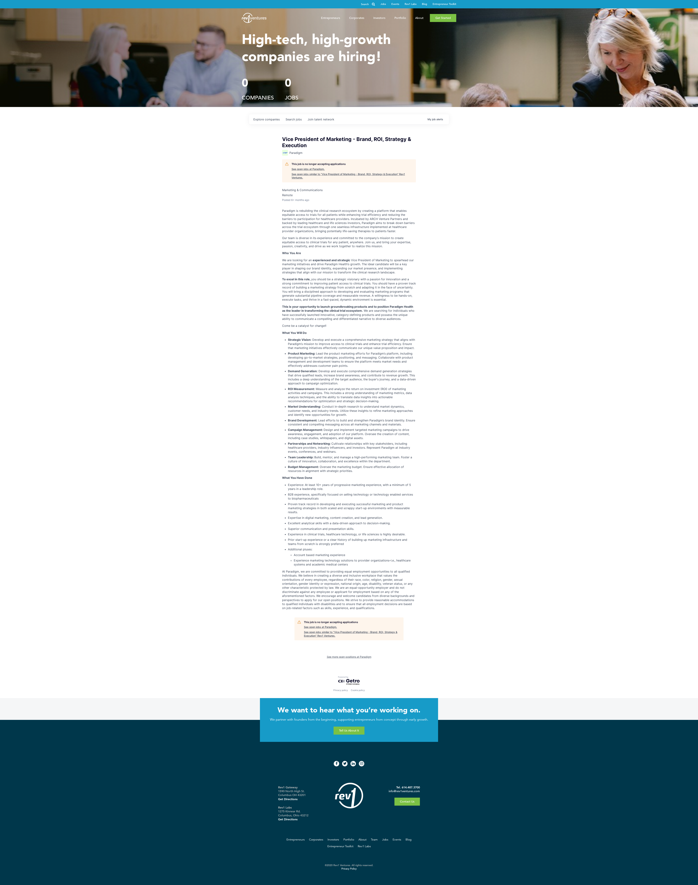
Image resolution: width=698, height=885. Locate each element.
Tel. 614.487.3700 (408, 787)
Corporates (356, 18)
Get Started (443, 18)
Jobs (383, 4)
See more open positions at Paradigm (349, 656)
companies (266, 119)
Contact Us (407, 801)
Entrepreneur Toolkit (444, 4)
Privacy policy (340, 690)
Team (374, 839)
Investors (379, 18)
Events (395, 4)
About (419, 18)
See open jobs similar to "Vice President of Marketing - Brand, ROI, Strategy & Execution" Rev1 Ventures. (348, 176)
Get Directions (288, 799)
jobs (294, 119)
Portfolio (400, 18)
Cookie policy (358, 690)
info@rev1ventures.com (404, 791)
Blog (424, 4)
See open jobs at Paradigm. (308, 169)
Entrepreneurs (330, 18)
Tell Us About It (349, 730)
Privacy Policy (349, 868)
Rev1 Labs (410, 4)
